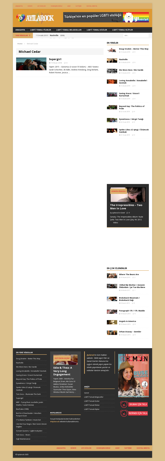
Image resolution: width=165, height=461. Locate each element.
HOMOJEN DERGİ (56, 6)
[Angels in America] (112, 323)
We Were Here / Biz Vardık (131, 70)
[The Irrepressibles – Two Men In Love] (128, 200)
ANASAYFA (19, 6)
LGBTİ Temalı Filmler (40, 30)
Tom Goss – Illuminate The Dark (28, 394)
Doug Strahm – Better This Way (133, 49)
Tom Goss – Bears (23, 435)
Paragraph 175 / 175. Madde (132, 310)
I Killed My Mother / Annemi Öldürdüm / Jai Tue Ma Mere (132, 286)
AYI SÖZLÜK (42, 6)
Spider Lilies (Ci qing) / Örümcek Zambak (134, 130)
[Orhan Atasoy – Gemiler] (112, 333)
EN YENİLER (112, 42)
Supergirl (55, 59)
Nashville (123, 59)
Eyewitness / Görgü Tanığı (131, 119)
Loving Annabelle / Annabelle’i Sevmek (133, 81)
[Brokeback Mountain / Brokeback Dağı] (112, 299)
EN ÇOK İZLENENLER (117, 268)
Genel (86, 393)
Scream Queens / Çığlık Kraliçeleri (29, 431)
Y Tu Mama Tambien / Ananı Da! (28, 420)
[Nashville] (112, 61)
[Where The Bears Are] (112, 276)
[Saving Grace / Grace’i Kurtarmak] (112, 95)
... (75, 392)
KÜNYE (30, 6)
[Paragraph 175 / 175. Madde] (112, 312)
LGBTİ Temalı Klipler (122, 30)
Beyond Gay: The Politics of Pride (132, 107)
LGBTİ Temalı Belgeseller (68, 30)
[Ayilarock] (35, 18)
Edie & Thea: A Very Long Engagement (62, 371)
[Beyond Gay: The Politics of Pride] (112, 108)
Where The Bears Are (129, 274)
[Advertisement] (126, 164)
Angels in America (127, 321)
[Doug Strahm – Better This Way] (112, 50)
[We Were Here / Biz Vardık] (112, 71)
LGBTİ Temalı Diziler (97, 30)
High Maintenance (23, 439)
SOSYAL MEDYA (91, 6)
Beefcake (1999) (22, 409)
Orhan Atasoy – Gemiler (130, 331)
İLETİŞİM (78, 6)
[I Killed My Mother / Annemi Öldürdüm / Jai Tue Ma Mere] (112, 286)
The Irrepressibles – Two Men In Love (126, 206)
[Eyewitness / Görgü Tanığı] (112, 121)
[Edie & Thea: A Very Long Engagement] (65, 363)
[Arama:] (136, 35)
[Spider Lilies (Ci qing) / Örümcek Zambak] (112, 131)
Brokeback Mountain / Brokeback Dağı (129, 299)
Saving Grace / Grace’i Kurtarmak (129, 94)
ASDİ (69, 6)
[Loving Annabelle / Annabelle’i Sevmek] (112, 82)
